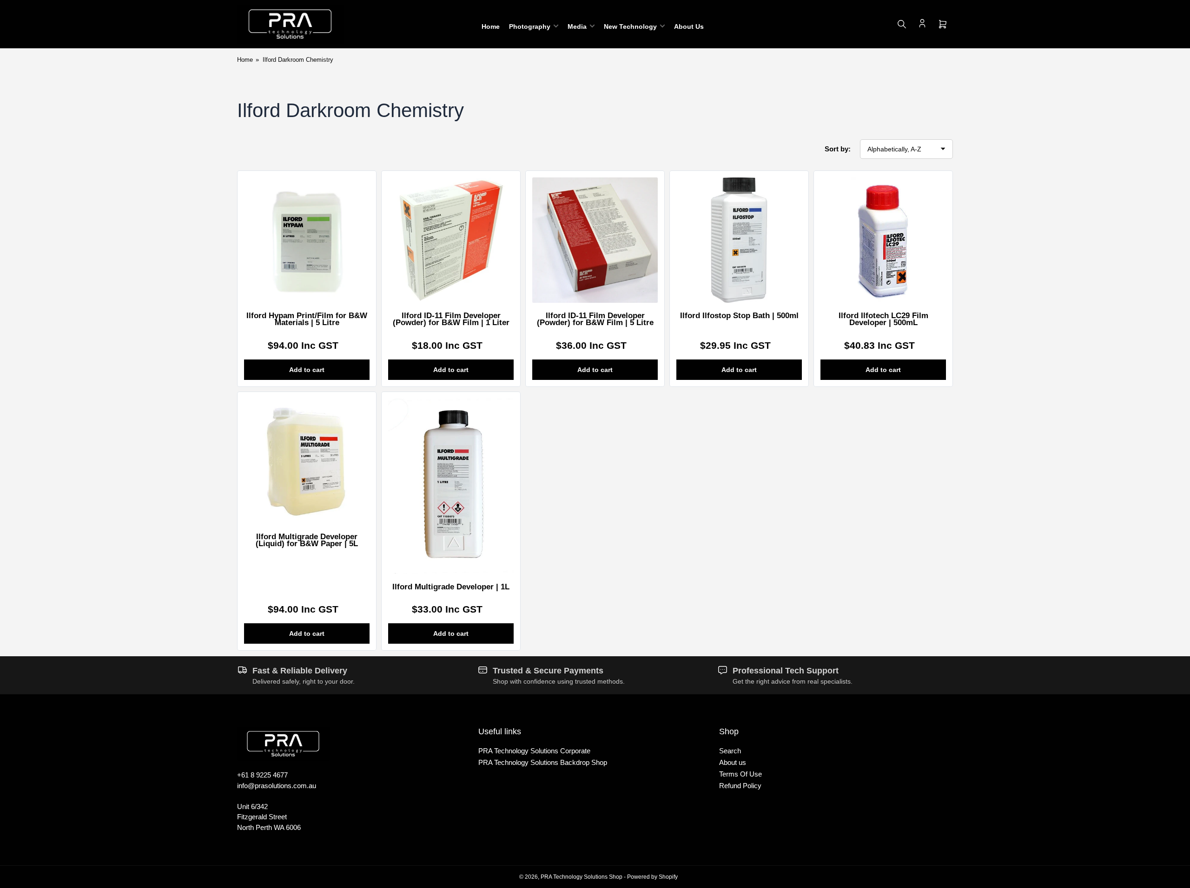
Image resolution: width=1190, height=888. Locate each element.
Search (730, 751)
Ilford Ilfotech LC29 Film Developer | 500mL (883, 319)
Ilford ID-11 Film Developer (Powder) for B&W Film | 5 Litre (595, 319)
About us (732, 762)
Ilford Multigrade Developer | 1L (450, 586)
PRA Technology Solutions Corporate (534, 751)
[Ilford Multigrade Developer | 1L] (451, 486)
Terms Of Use (740, 774)
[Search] (902, 24)
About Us (689, 26)
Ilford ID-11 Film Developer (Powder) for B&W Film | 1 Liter (451, 319)
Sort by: (838, 149)
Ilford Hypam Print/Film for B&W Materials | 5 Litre (306, 319)
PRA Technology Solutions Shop (581, 877)
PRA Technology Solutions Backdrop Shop (542, 762)
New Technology (630, 26)
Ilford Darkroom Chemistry (298, 59)
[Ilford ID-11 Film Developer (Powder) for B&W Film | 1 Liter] (451, 240)
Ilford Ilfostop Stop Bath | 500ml (739, 315)
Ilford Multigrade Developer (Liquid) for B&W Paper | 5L (307, 540)
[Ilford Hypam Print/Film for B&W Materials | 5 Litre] (307, 240)
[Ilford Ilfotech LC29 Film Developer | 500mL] (883, 240)
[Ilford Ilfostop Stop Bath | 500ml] (739, 240)
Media (577, 26)
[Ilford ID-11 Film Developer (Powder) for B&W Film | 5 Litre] (595, 240)
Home (491, 26)
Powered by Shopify (652, 877)
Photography (529, 26)
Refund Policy (740, 786)
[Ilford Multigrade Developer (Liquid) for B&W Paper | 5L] (307, 461)
